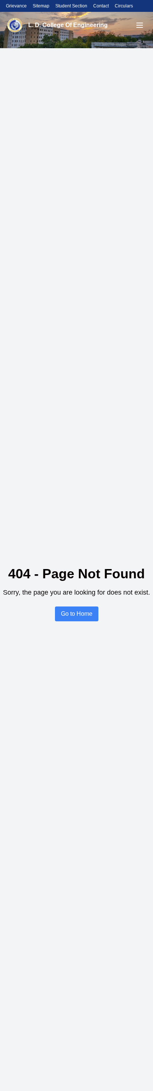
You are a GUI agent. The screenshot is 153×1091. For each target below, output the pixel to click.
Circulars (124, 6)
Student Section (71, 6)
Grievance (16, 6)
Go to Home (76, 614)
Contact (101, 6)
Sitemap (41, 6)
